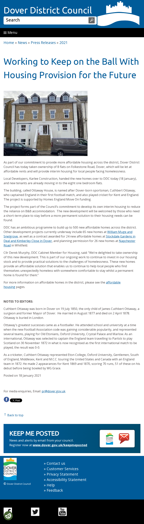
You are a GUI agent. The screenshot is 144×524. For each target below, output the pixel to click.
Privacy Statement (62, 474)
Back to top (15, 415)
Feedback (55, 490)
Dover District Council (48, 10)
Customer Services (62, 468)
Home (9, 42)
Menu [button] (12, 32)
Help (51, 485)
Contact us (56, 463)
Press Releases (43, 42)
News (22, 42)
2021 (63, 42)
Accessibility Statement (66, 479)
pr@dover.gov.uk (53, 391)
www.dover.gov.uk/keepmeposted (60, 445)
